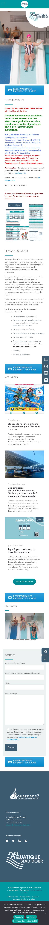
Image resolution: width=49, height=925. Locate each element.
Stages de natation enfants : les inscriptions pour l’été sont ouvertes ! (24, 427)
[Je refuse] (45, 913)
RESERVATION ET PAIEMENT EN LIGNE (24, 90)
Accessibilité (25, 897)
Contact (35, 897)
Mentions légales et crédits (24, 899)
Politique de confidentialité (25, 921)
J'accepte (19, 917)
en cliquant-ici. (20, 173)
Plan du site (13, 897)
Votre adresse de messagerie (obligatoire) (22, 673)
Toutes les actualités (24, 582)
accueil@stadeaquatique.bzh (18, 825)
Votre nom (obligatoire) (15, 663)
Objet (7, 683)
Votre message (11, 693)
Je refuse (31, 917)
